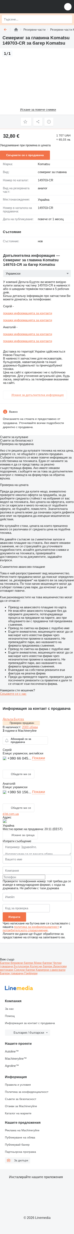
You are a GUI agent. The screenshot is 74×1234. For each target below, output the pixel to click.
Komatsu (44, 164)
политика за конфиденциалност (36, 927)
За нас (9, 1008)
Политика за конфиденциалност (26, 1091)
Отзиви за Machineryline (21, 1106)
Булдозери (22, 966)
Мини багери (43, 963)
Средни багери (25, 969)
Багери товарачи (12, 973)
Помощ (10, 1016)
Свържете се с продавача (25, 155)
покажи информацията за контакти (27, 313)
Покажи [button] (38, 758)
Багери (5, 963)
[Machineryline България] (28, 6)
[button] (68, 6)
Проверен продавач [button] (22, 723)
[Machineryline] (16, 29)
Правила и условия (18, 1084)
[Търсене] (68, 19)
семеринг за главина (52, 172)
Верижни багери (22, 963)
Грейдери (30, 973)
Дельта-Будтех (13, 719)
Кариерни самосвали (50, 969)
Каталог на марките (18, 1113)
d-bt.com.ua (11, 814)
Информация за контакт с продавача (30, 1023)
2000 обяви (30, 727)
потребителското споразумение (25, 930)
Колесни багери (41, 966)
